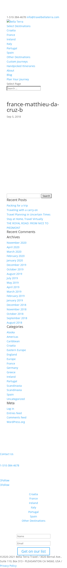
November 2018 (16, 309)
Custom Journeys (17, 61)
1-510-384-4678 (9, 465)
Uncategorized (16, 399)
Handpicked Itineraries (21, 66)
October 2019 (15, 269)
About (10, 70)
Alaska (11, 332)
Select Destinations (19, 26)
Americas (12, 337)
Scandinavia (14, 385)
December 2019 (16, 265)
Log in (10, 408)
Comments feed (16, 417)
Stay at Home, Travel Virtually (25, 219)
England (12, 354)
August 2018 (14, 322)
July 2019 (12, 278)
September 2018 (17, 318)
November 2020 (16, 242)
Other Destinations (18, 57)
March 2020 (14, 251)
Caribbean (13, 341)
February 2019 (16, 296)
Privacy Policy (8, 565)
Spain (10, 52)
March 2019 (14, 291)
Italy (9, 44)
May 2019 (13, 282)
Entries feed (14, 413)
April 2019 (13, 287)
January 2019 (15, 300)
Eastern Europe (16, 350)
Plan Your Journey (18, 79)
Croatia (11, 30)
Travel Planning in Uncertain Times (28, 214)
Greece (11, 372)
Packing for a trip (17, 205)
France (11, 35)
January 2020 (15, 260)
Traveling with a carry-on (22, 210)
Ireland (11, 39)
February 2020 (16, 256)
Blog (9, 75)
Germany (12, 368)
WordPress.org (16, 422)
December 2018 (16, 305)
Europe (11, 359)
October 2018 (15, 314)
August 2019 (14, 274)
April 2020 (13, 247)
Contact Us (6, 454)
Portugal (12, 48)
